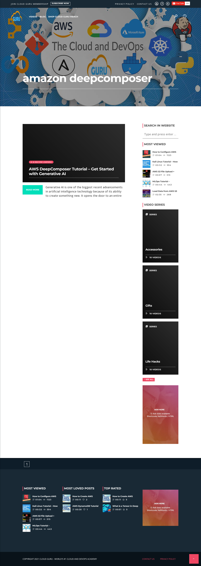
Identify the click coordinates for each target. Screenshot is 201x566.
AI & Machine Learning (41, 162)
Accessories (153, 249)
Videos (33, 17)
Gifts (148, 305)
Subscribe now (60, 3)
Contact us (144, 4)
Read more (32, 190)
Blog (43, 17)
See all (150, 379)
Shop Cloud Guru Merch (63, 17)
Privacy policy (124, 4)
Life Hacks (152, 361)
